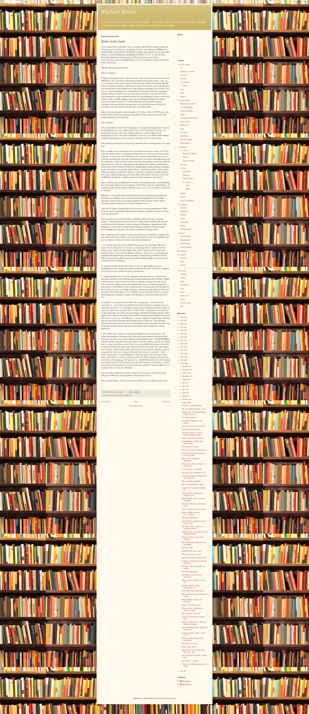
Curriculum (187, 171)
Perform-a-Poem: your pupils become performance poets (194, 533)
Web (181, 306)
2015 (182, 353)
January (185, 402)
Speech (182, 218)
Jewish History (185, 243)
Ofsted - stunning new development (194, 509)
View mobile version (136, 405)
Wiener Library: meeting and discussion (192, 600)
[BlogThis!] (131, 392)
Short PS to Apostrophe (190, 571)
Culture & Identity (186, 111)
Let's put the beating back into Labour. (192, 421)
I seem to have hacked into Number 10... (194, 489)
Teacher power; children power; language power (192, 494)
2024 (182, 324)
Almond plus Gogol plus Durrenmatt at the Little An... (194, 477)
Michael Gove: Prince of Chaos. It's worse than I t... (194, 465)
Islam (182, 261)
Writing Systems (185, 229)
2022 (182, 330)
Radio (182, 93)
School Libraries (188, 160)
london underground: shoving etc (193, 438)
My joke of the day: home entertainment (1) (190, 586)
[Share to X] (133, 392)
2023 (182, 327)
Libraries (183, 78)
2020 (182, 337)
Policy (185, 168)
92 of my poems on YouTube (192, 469)
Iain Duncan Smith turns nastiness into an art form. (193, 454)
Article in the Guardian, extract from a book (194, 665)
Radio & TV (184, 295)
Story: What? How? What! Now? (193, 591)
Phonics (185, 157)
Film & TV (184, 75)
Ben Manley (186, 681)
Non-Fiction (184, 285)
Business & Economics (188, 103)
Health (182, 114)
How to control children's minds (193, 484)
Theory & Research (186, 200)
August (184, 379)
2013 (182, 360)
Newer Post (106, 401)
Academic (183, 274)
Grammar (183, 207)
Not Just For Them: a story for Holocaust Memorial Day (192, 433)
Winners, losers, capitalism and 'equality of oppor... (192, 609)
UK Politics (184, 136)
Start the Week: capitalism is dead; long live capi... (193, 522)
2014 (182, 357)
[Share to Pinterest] (138, 392)
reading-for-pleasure (126, 395)
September (186, 376)
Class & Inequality (186, 107)
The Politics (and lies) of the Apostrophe (191, 576)
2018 (182, 343)
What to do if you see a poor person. (194, 450)
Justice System (185, 121)
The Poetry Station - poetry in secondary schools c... (192, 527)
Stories (182, 299)
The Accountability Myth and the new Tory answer (195, 628)
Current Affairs (185, 100)
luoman (158, 698)
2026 (182, 317)
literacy (116, 395)
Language (183, 204)
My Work (183, 271)
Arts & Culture (185, 65)
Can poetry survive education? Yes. (194, 472)
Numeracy (183, 164)
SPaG (188, 189)
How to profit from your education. (194, 426)
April (184, 393)
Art (181, 68)
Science (182, 197)
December (186, 366)
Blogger (173, 698)
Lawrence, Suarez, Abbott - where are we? (193, 634)
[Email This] (129, 392)
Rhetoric (183, 215)
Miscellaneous (182, 251)
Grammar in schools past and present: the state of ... (194, 562)
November (186, 369)
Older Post (166, 401)
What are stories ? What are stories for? (193, 581)
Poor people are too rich (190, 446)
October (185, 373)
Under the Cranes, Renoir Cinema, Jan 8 (193, 618)
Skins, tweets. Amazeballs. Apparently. (191, 459)
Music (182, 89)
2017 (182, 347)
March (184, 396)
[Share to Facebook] (136, 392)
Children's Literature (187, 71)
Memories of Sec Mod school (192, 405)
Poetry (185, 85)
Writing (182, 225)
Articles (183, 278)
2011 (182, 671)
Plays (182, 288)
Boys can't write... (188, 547)
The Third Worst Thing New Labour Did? (194, 656)
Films (182, 281)
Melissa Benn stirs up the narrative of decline (194, 595)
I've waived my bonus (189, 417)
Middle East (184, 125)
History (182, 233)
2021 (182, 334)
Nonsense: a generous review (191, 554)
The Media (184, 132)
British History (185, 240)
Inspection (186, 175)
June (184, 386)
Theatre (182, 96)
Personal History (186, 247)
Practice (183, 193)
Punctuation (184, 211)
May (184, 389)
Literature (186, 82)
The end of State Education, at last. (194, 409)
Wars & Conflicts (186, 139)
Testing (187, 182)
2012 (182, 363)
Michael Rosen (118, 11)
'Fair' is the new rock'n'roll (191, 613)
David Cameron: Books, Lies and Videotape (193, 499)
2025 (182, 320)
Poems (182, 292)
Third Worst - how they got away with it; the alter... (193, 651)
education (110, 395)
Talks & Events (185, 303)
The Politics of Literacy (190, 643)
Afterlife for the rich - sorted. (192, 551)
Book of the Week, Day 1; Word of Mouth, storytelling (194, 623)
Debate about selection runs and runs (194, 557)
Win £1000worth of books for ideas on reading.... (194, 543)
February (185, 399)
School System (188, 178)
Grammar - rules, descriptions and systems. (193, 567)
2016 (182, 350)
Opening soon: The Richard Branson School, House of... (194, 413)
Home (136, 401)
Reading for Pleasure (190, 153)
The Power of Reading (189, 517)
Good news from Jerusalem (191, 429)
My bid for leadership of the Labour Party (194, 505)
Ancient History (185, 236)
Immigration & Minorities (189, 118)
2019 (182, 340)
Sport (182, 129)
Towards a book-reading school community (192, 639)
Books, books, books (189, 647)
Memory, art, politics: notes (191, 605)
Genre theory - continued (190, 661)
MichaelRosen (187, 684)
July (183, 383)
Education (183, 147)
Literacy (185, 150)
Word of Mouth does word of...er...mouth (191, 513)
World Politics (185, 143)
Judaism (183, 265)
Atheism (183, 258)
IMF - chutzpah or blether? (191, 481)
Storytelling (184, 222)
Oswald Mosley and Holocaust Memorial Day (192, 442)
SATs (187, 185)
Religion (183, 255)
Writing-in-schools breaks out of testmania (193, 538)
